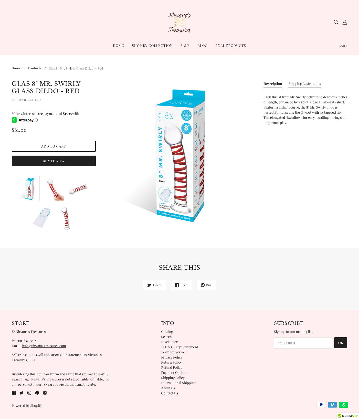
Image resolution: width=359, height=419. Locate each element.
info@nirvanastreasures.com (44, 345)
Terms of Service (174, 352)
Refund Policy (171, 367)
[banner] (179, 21)
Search (166, 336)
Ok (340, 342)
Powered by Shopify (27, 405)
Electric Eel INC (26, 100)
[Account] (344, 22)
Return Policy (171, 362)
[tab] (273, 84)
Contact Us (169, 393)
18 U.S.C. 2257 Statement (179, 347)
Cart (343, 46)
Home (16, 68)
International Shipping (178, 382)
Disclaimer (169, 341)
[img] (336, 22)
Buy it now (54, 161)
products (35, 68)
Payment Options (174, 372)
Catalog (167, 331)
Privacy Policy (171, 357)
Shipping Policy (173, 377)
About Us (168, 388)
